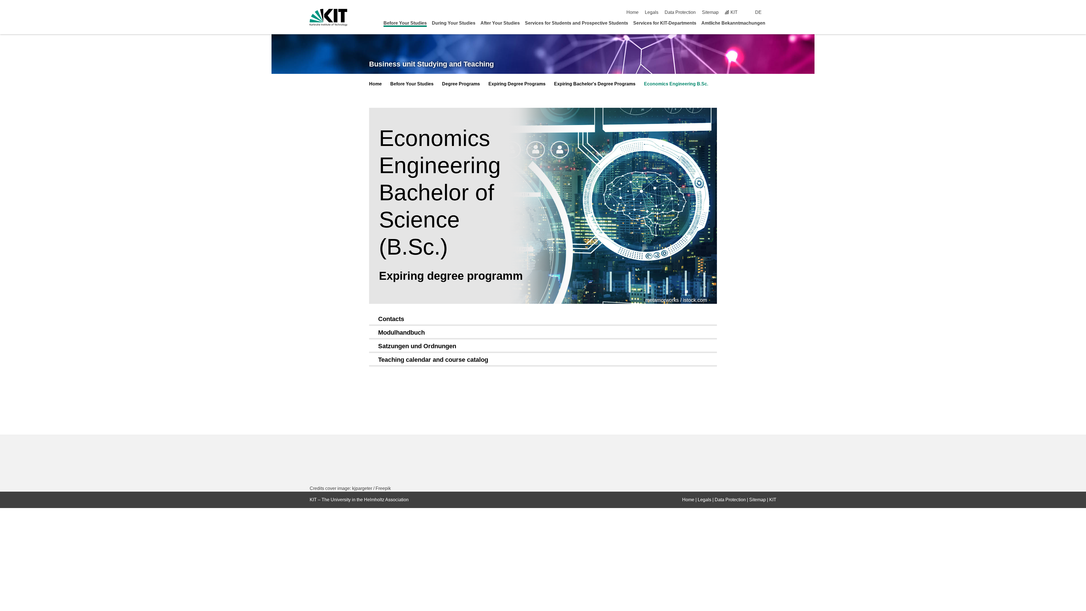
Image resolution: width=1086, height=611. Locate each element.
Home (632, 12)
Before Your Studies (405, 23)
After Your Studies (500, 23)
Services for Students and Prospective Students (576, 23)
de (758, 12)
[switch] (774, 12)
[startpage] (774, 23)
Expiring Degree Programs (517, 83)
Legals (651, 12)
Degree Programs (461, 83)
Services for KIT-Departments (664, 23)
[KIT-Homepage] (328, 17)
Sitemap (710, 12)
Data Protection (680, 12)
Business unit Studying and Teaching (431, 64)
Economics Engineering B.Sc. (676, 83)
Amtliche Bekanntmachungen (733, 23)
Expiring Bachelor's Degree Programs (594, 83)
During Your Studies (453, 23)
